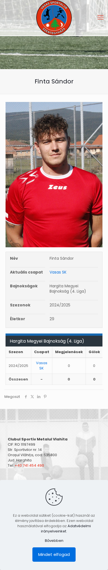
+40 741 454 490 (29, 465)
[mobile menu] (100, 17)
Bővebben (54, 540)
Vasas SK (58, 272)
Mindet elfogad (54, 554)
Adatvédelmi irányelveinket (66, 528)
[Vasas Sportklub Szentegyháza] (54, 17)
